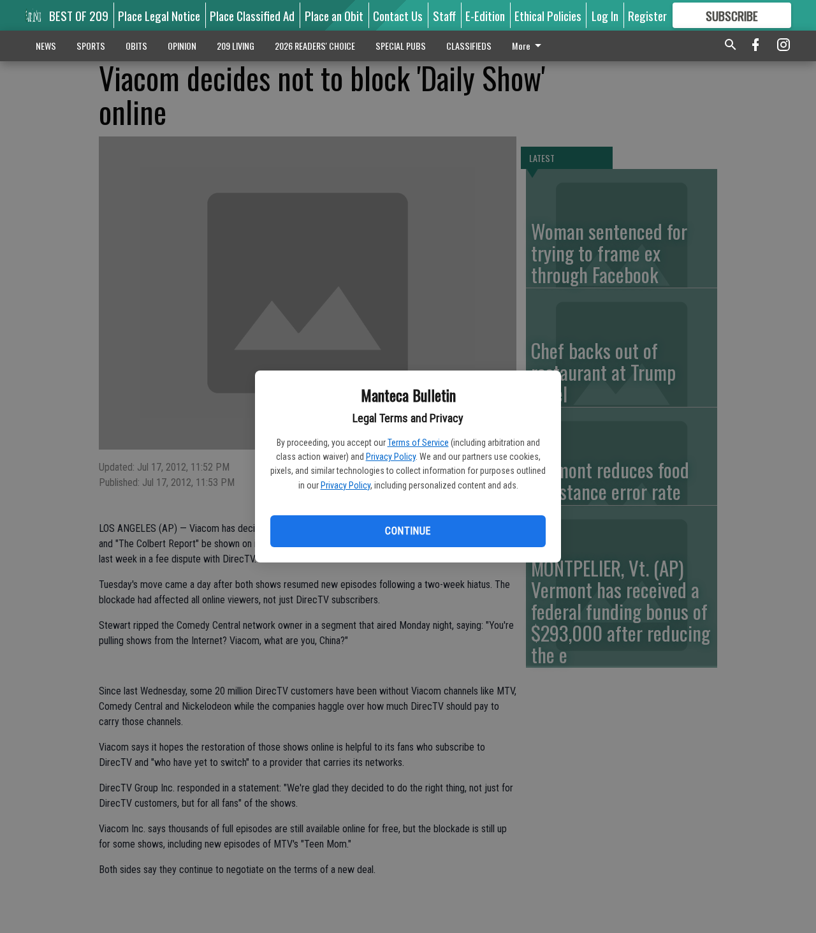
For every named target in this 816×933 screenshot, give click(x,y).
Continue (407, 531)
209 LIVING (235, 45)
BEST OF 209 (78, 15)
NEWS (46, 45)
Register (647, 15)
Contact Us (398, 15)
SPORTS (90, 45)
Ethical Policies (547, 15)
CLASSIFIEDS (469, 45)
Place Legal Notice (159, 15)
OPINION (182, 45)
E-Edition (485, 15)
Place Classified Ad (252, 15)
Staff (444, 15)
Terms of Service (418, 442)
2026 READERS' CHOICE (315, 45)
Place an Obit (334, 15)
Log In (605, 15)
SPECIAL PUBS (400, 45)
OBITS (136, 45)
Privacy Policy (391, 457)
